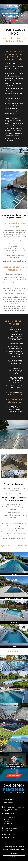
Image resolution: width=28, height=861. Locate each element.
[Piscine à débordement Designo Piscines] (14, 731)
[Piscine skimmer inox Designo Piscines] (14, 748)
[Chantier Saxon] (14, 612)
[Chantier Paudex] (14, 563)
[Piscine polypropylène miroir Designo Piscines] (14, 683)
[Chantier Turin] (14, 636)
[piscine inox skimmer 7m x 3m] (14, 699)
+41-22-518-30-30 (9, 830)
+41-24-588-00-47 (9, 837)
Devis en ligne (14, 775)
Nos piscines (14, 659)
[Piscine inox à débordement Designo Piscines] (14, 667)
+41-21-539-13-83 (9, 813)
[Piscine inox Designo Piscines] (14, 715)
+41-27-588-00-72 (9, 823)
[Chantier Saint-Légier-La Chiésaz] (14, 587)
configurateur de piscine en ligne (11, 526)
